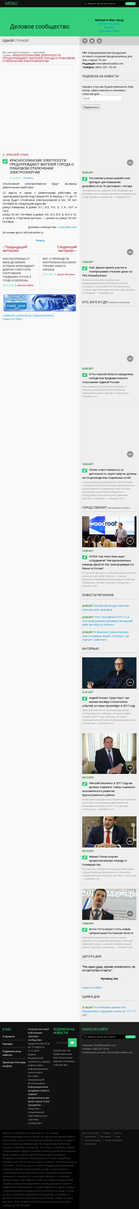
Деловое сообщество (39, 26)
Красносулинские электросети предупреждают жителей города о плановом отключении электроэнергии (42, 166)
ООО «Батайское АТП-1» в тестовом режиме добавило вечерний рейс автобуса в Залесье (107, 620)
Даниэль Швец (25, 285)
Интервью (105, 1136)
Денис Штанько (66, 274)
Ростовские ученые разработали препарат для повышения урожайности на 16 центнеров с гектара (107, 182)
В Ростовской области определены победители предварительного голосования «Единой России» (107, 378)
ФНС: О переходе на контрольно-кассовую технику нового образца (59, 264)
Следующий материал (67, 248)
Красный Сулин (109, 31)
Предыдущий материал (15, 248)
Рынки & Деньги (114, 1140)
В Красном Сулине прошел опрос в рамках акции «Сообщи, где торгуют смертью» (105, 635)
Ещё (118, 1136)
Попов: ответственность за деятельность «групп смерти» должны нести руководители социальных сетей (109, 473)
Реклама (7, 1043)
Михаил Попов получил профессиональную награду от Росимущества (104, 860)
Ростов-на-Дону (109, 23)
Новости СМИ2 (12, 319)
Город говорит (92, 1140)
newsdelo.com (68, 227)
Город (106, 1133)
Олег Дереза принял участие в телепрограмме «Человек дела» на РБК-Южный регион (107, 271)
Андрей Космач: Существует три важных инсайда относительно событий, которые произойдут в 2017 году (108, 701)
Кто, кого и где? (90, 1133)
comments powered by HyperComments (28, 315)
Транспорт (90, 1143)
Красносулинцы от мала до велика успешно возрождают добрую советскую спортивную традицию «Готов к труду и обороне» (19, 269)
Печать (28, 178)
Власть (118, 1133)
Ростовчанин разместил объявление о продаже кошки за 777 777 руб (109, 1011)
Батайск (109, 27)
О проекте (9, 1036)
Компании (90, 1136)
